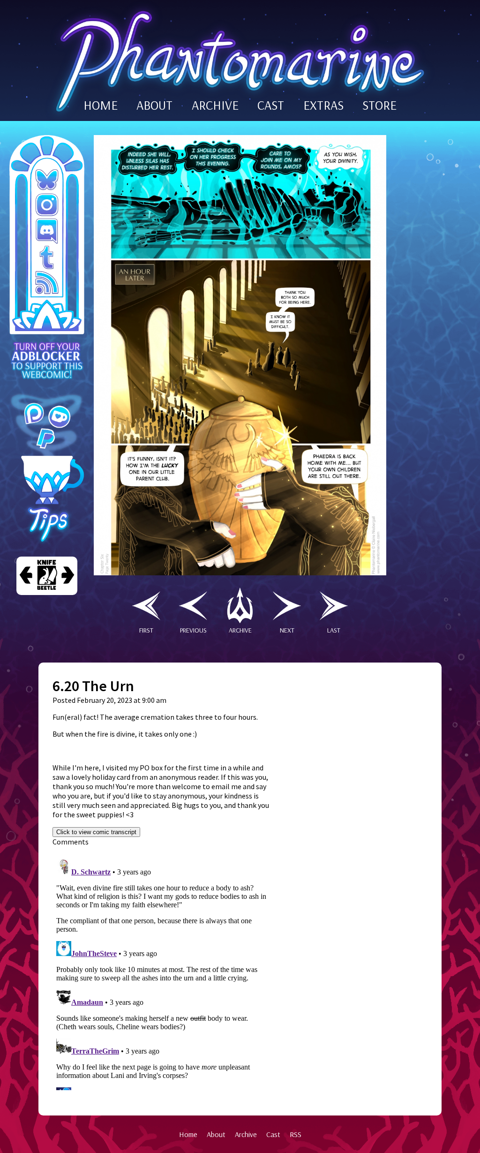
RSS (295, 1134)
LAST (333, 630)
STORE (379, 105)
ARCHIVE (215, 105)
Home (188, 1134)
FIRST (146, 630)
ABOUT (154, 105)
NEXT (287, 630)
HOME (100, 105)
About (216, 1134)
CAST (270, 105)
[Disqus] (162, 973)
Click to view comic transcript (96, 832)
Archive (246, 1134)
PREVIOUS (193, 630)
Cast (273, 1134)
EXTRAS (323, 105)
